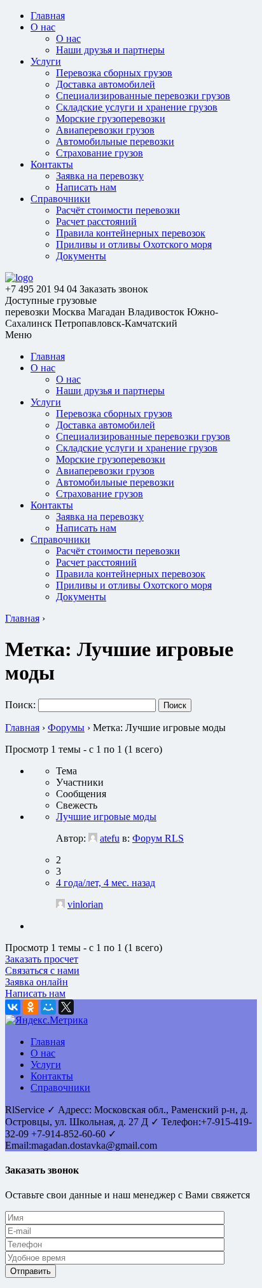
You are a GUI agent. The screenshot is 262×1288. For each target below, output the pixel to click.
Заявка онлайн (36, 981)
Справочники (60, 198)
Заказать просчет (41, 959)
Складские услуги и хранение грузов (136, 107)
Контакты (52, 164)
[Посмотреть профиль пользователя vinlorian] (60, 904)
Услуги (46, 61)
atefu (110, 838)
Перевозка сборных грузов (114, 72)
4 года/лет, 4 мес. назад (105, 882)
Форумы (66, 727)
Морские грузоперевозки (110, 118)
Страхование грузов (99, 152)
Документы (81, 255)
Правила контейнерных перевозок (130, 233)
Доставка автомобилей (105, 84)
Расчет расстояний (96, 221)
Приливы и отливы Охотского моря (134, 244)
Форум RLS (158, 838)
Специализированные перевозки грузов (143, 95)
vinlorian (85, 904)
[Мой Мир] (48, 1007)
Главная (48, 15)
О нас (43, 27)
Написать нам (86, 187)
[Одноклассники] (30, 1007)
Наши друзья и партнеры (110, 50)
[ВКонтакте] (12, 1007)
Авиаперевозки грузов (105, 130)
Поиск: (20, 704)
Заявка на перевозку (100, 175)
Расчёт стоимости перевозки (118, 210)
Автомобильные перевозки (115, 141)
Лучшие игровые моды (106, 816)
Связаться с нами (42, 970)
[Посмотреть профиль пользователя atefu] (92, 838)
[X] (66, 1007)
